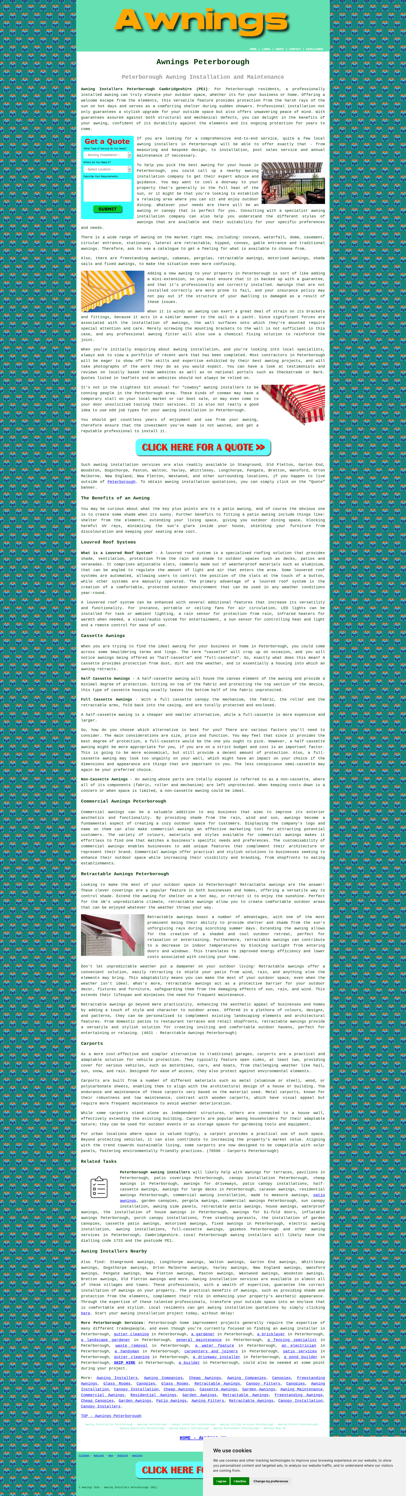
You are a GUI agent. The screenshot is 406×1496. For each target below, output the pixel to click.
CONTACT (295, 49)
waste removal (131, 1346)
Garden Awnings (258, 1389)
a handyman (127, 1351)
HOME (253, 49)
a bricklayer (271, 1334)
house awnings (281, 1206)
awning (185, 273)
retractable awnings (190, 902)
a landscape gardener (105, 1340)
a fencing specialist (292, 1340)
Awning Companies (163, 1378)
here (85, 1313)
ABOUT (280, 49)
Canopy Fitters (263, 1384)
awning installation (229, 1308)
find (99, 1262)
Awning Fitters (208, 1401)
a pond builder (301, 1357)
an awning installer (295, 1328)
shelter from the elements (112, 520)
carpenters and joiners (211, 1351)
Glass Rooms (116, 1384)
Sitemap (84, 1455)
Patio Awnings (171, 1401)
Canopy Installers (101, 1406)
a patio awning (234, 509)
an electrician (299, 1346)
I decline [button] (240, 1481)
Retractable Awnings (217, 1384)
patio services (300, 1351)
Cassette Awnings (218, 1389)
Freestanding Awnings (299, 1395)
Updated (122, 1455)
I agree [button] (221, 1481)
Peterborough (122, 482)
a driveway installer (216, 1357)
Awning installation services (225, 1279)
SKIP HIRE (124, 1363)
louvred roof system (188, 553)
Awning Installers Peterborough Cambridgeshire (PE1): (145, 89)
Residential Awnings (153, 1395)
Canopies (281, 1378)
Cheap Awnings (205, 1378)
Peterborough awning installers (155, 1172)
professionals (190, 1302)
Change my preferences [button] (271, 1481)
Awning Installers (117, 1378)
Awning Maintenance (301, 1389)
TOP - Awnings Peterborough (111, 1416)
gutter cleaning (131, 1334)
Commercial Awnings (102, 1395)
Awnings (99, 1455)
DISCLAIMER (314, 49)
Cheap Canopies (97, 1401)
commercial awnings (244, 1201)
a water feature (214, 1346)
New (110, 1455)
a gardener (203, 1334)
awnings (89, 249)
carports (266, 1054)
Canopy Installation (136, 1389)
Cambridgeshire (161, 1235)
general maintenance (199, 1340)
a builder (189, 1363)
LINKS (266, 49)
